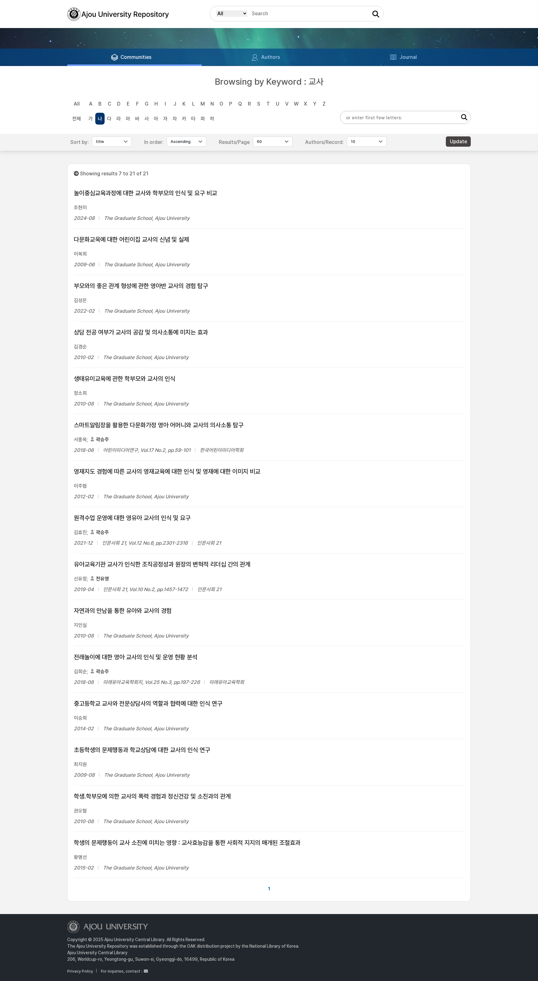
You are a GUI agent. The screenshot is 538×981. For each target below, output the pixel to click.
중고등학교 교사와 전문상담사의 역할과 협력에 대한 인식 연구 (148, 703)
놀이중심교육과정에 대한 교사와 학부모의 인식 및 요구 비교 (145, 193)
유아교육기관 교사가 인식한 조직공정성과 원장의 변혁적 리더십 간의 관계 (162, 564)
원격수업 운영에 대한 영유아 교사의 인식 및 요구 (132, 518)
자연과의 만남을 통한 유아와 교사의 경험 (123, 610)
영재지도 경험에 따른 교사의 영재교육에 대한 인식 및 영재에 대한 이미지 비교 (167, 471)
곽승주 (102, 440)
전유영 (102, 579)
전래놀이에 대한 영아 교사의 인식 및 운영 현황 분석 (135, 657)
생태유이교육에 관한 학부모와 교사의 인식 (124, 378)
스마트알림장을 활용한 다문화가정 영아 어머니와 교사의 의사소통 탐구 (158, 425)
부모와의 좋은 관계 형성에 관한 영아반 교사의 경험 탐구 (141, 286)
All (77, 104)
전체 (76, 119)
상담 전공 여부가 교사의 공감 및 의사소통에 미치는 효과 (141, 332)
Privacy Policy (80, 971)
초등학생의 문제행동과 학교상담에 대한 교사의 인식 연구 (142, 750)
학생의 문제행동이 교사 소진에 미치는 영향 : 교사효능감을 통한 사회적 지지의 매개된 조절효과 (187, 842)
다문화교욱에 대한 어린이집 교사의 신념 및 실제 (131, 239)
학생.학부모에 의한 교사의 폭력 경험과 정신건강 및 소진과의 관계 (152, 796)
